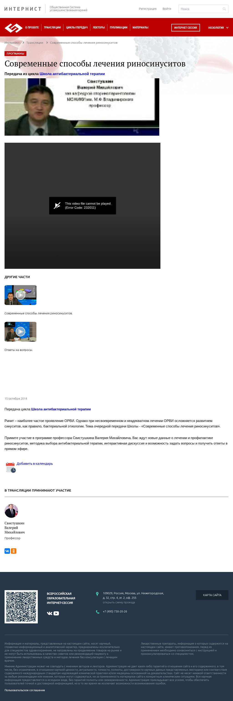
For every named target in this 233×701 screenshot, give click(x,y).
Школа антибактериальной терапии (72, 74)
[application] (82, 206)
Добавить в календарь (34, 463)
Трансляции (52, 27)
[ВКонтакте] (7, 551)
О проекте (32, 27)
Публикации (118, 27)
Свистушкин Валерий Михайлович (15, 527)
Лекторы (99, 27)
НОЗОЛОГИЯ (216, 27)
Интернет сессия (185, 27)
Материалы (140, 27)
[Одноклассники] (13, 551)
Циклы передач (77, 27)
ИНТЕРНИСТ (25, 8)
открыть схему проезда (119, 602)
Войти (167, 8)
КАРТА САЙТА (212, 595)
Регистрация (148, 8)
